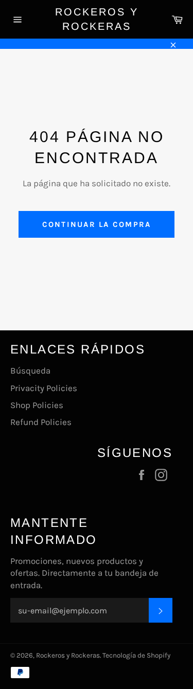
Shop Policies (36, 405)
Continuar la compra (96, 224)
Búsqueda (30, 370)
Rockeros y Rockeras (96, 19)
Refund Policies (41, 422)
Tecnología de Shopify (136, 655)
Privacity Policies (43, 388)
